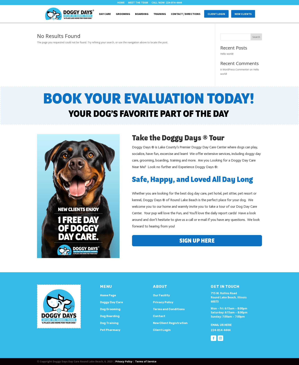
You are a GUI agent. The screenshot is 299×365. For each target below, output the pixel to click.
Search (256, 37)
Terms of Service (145, 361)
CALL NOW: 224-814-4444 (167, 2)
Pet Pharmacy (110, 330)
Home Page (108, 295)
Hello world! (226, 53)
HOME (121, 2)
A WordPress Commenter (234, 69)
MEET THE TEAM (138, 2)
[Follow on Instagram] (220, 338)
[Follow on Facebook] (213, 338)
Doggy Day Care (111, 302)
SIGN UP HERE (197, 241)
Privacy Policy (123, 361)
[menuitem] (69, 13)
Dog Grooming (110, 309)
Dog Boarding (110, 316)
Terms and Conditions (169, 309)
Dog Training (109, 323)
